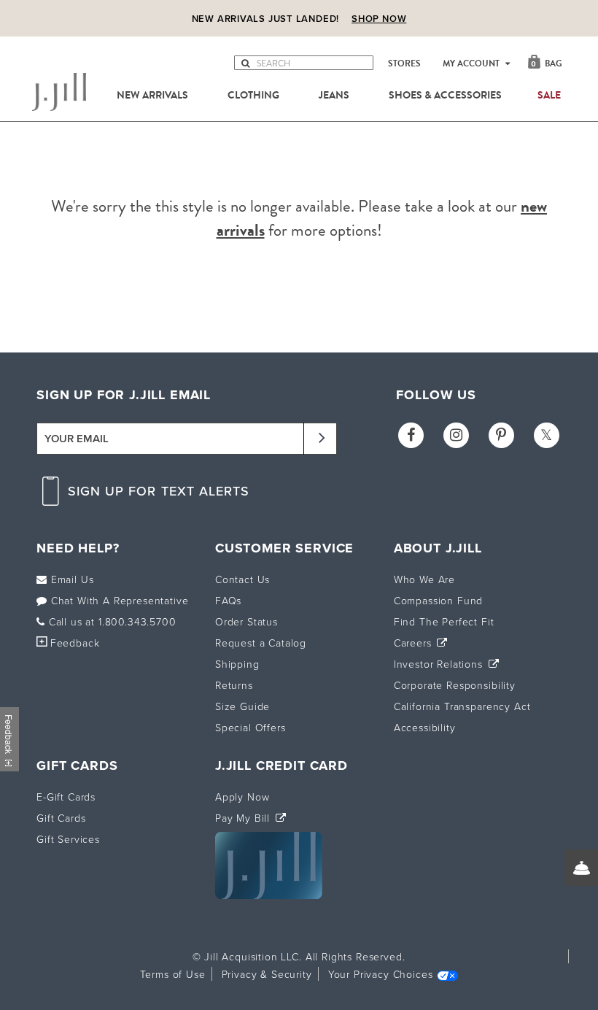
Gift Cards (60, 818)
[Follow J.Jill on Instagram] (456, 435)
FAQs (228, 600)
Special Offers (250, 727)
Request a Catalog (260, 642)
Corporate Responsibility (455, 685)
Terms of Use (172, 974)
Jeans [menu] (334, 95)
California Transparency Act (462, 706)
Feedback (74, 642)
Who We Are (424, 579)
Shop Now (379, 19)
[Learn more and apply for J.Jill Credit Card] (268, 895)
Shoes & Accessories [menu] (445, 95)
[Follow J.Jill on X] (546, 435)
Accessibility (425, 727)
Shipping (237, 664)
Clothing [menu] (253, 95)
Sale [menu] (549, 95)
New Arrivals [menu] (152, 95)
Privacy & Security (267, 974)
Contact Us (242, 579)
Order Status (246, 621)
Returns (234, 685)
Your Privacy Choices (380, 974)
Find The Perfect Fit (444, 621)
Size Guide (242, 706)
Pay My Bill (244, 818)
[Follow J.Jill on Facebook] (411, 435)
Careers (414, 642)
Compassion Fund (439, 600)
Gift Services (68, 839)
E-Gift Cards (66, 796)
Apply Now (242, 796)
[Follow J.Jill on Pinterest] (501, 435)
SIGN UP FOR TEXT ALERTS (159, 491)
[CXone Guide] (581, 867)
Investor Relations (440, 664)
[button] (245, 66)
